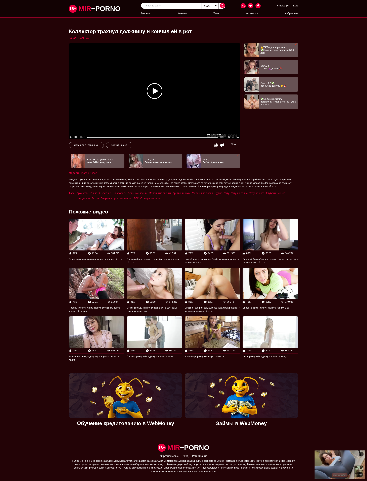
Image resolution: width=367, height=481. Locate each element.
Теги (216, 13)
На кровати (119, 193)
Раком (95, 198)
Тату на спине (239, 193)
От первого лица (150, 198)
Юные (93, 193)
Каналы (182, 13)
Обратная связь (169, 456)
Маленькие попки (202, 193)
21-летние (105, 193)
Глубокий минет (275, 193)
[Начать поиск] (222, 5)
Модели (146, 13)
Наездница (83, 198)
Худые (218, 193)
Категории (252, 13)
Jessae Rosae (89, 173)
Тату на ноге (256, 193)
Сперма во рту (109, 198)
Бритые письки (181, 193)
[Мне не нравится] (222, 145)
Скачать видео (119, 145)
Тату (226, 193)
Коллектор (126, 198)
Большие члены (137, 193)
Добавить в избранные (86, 145)
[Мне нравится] (216, 145)
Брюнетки (82, 193)
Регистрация (282, 5)
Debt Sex (83, 38)
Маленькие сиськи (160, 193)
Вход (295, 5)
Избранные (291, 13)
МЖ (136, 198)
